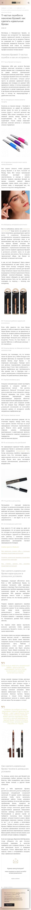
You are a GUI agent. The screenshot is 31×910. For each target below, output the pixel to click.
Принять (9, 905)
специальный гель (22, 451)
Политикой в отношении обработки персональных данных (13, 899)
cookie (18, 893)
